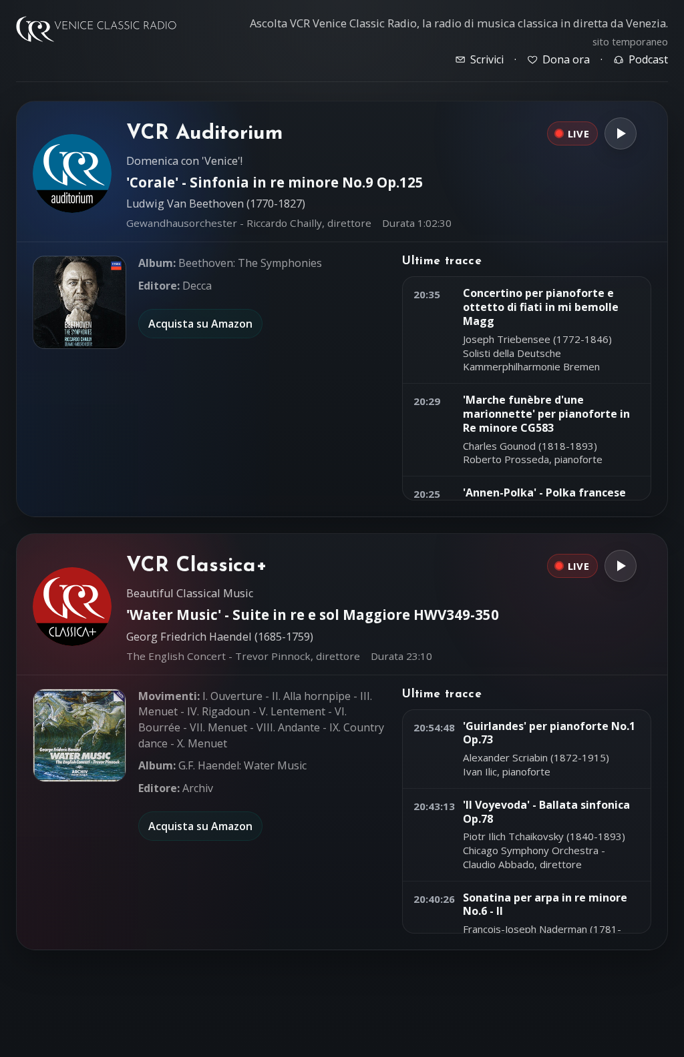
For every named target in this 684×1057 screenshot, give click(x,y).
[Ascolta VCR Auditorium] (621, 133)
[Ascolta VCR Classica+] (621, 566)
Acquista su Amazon (200, 323)
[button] (79, 302)
